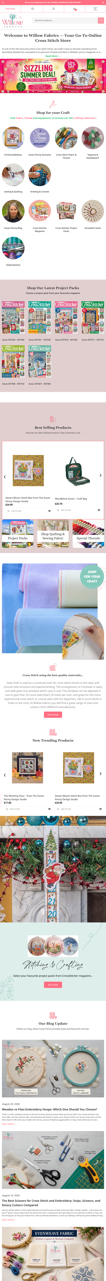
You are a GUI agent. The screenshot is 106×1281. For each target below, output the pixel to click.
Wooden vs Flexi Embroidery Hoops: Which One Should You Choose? (49, 1109)
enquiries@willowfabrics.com (103, 2)
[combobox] (68, 20)
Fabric (19, 118)
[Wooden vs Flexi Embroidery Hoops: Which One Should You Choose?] (53, 1069)
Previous (5, 476)
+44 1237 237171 (3, 2)
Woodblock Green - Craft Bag (71, 498)
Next (101, 476)
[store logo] (12, 20)
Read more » (8, 1124)
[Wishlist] (32, 9)
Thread (28, 118)
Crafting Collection (84, 118)
